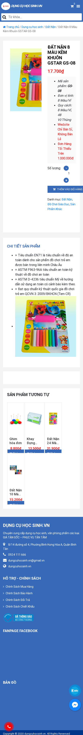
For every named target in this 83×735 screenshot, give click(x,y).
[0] (72, 6)
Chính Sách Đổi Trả (18, 615)
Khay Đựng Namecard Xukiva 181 (34, 449)
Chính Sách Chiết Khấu (20, 622)
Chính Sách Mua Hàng (19, 602)
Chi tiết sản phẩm (23, 246)
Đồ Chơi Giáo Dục (58, 204)
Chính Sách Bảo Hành (19, 609)
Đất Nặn (50, 27)
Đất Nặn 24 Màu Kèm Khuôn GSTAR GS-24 (53, 449)
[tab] (25, 246)
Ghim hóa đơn (15, 449)
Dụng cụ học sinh (32, 27)
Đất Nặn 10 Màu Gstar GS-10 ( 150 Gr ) (15, 508)
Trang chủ (12, 27)
